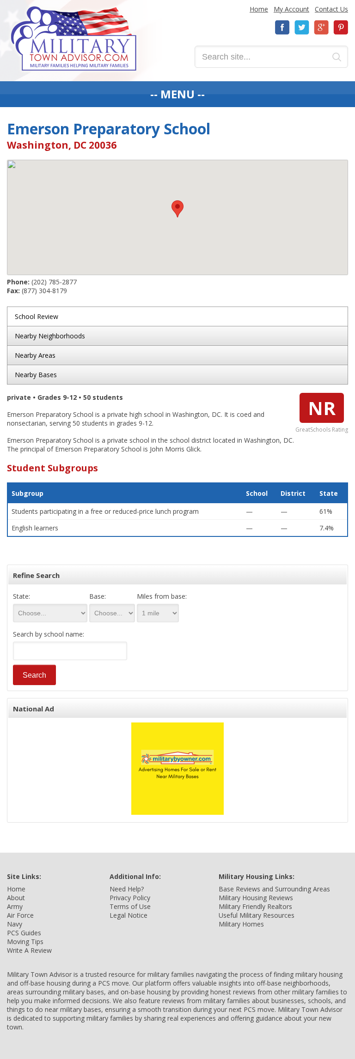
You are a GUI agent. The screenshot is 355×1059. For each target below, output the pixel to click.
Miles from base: (162, 596)
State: (21, 596)
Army (15, 906)
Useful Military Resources (256, 915)
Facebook (282, 27)
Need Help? (127, 889)
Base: (97, 596)
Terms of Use (130, 906)
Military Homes (241, 924)
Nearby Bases (36, 374)
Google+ (321, 27)
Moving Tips (25, 941)
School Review (36, 316)
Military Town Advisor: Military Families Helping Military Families (74, 38)
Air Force (20, 915)
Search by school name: (48, 634)
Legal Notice (128, 915)
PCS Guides (24, 932)
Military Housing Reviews (256, 897)
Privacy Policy (130, 897)
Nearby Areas (35, 355)
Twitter (301, 27)
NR (322, 408)
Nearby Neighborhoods (50, 335)
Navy (14, 924)
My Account (291, 9)
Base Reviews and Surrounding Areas (274, 889)
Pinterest (340, 27)
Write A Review (29, 950)
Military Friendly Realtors (255, 906)
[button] (177, 209)
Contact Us (331, 9)
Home (259, 9)
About (16, 897)
